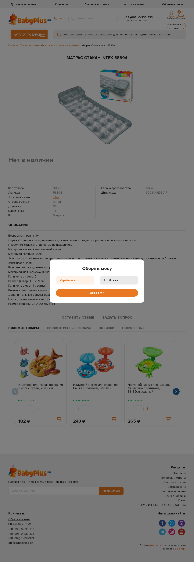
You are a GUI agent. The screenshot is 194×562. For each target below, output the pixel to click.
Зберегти (97, 293)
